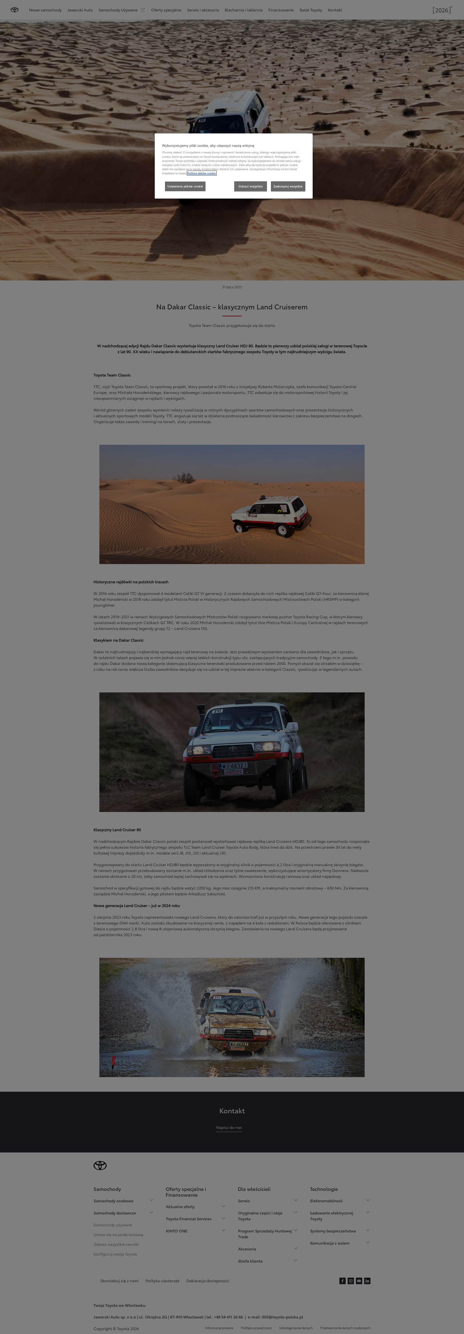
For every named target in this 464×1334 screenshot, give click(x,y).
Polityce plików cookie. (201, 173)
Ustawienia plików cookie (185, 186)
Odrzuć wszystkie (251, 186)
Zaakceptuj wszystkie (288, 186)
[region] (234, 166)
